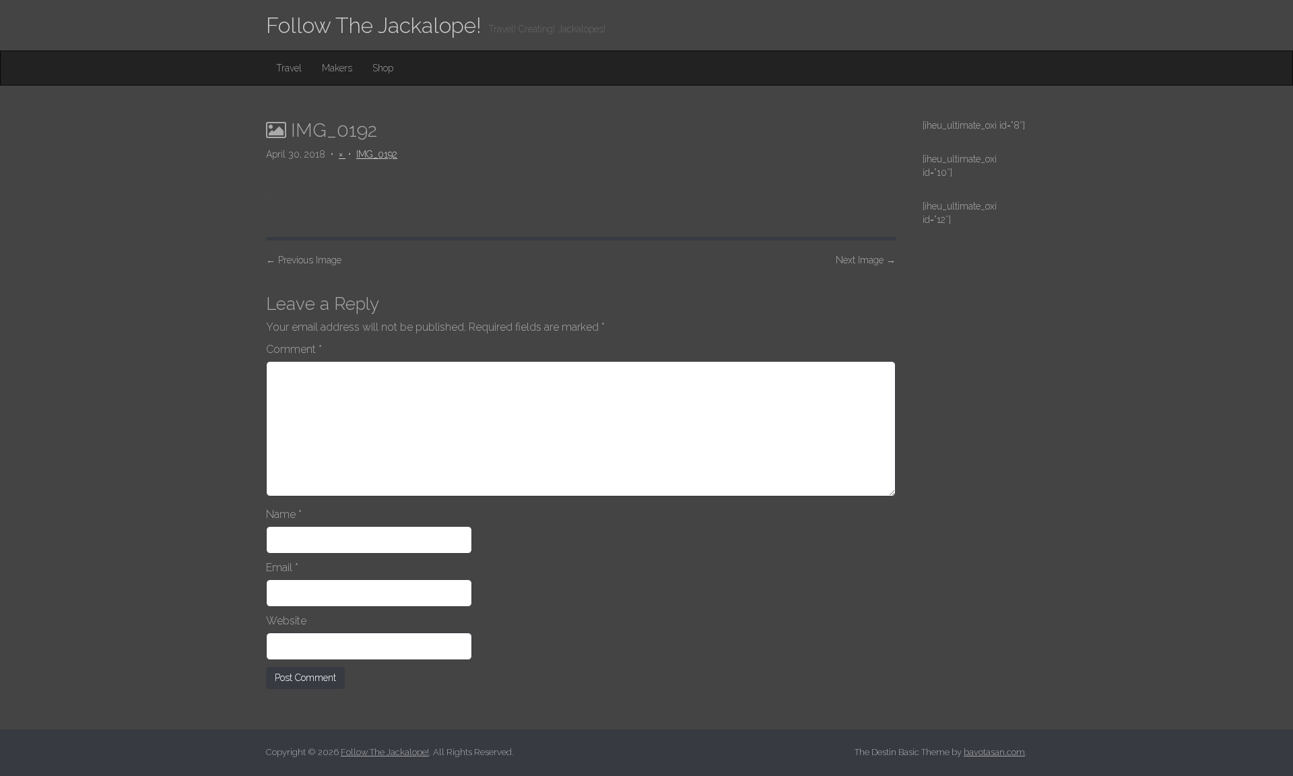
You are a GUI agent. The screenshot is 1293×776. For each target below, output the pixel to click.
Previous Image (303, 260)
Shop (382, 68)
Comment (294, 349)
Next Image (866, 260)
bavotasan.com (994, 752)
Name (284, 514)
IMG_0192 (376, 154)
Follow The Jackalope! (374, 25)
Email (282, 567)
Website (286, 620)
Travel (289, 68)
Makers (337, 68)
